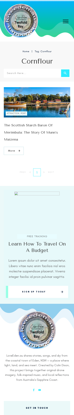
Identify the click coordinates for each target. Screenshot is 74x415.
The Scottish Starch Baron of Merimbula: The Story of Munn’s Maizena (31, 132)
